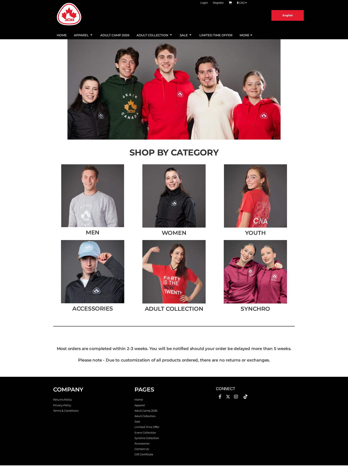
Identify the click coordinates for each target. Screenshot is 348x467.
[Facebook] (220, 396)
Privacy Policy (62, 405)
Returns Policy (62, 399)
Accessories (142, 443)
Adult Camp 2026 (146, 410)
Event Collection (145, 432)
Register (218, 2)
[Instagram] (236, 396)
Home (139, 399)
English (288, 15)
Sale (137, 421)
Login (204, 2)
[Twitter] (228, 396)
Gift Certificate (144, 454)
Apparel (140, 405)
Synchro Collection (147, 438)
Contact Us (142, 448)
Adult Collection (145, 416)
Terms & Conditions (65, 410)
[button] (83, 34)
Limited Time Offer (147, 427)
